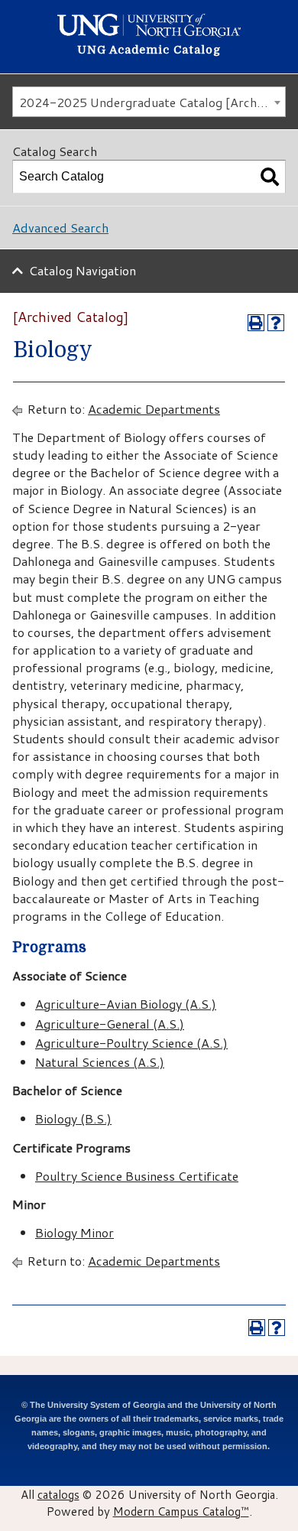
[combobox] (149, 101)
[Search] (270, 176)
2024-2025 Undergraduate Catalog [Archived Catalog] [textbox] (152, 102)
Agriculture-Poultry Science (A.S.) (131, 1043)
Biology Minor (74, 1232)
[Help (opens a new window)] (275, 322)
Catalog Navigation (82, 270)
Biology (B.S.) (73, 1118)
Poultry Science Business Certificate (136, 1176)
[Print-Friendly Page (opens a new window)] (256, 322)
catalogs (58, 1494)
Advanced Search (60, 227)
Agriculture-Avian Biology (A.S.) (125, 1004)
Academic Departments (154, 409)
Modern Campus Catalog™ (181, 1511)
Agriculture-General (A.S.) (109, 1023)
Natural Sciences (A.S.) (99, 1062)
